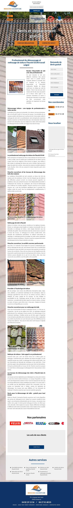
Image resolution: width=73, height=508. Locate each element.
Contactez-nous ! (49, 43)
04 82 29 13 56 (19, 16)
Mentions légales (42, 505)
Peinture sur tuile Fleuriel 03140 (44, 468)
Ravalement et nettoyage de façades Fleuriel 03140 (45, 473)
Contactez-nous (55, 505)
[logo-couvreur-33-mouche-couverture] (12, 5)
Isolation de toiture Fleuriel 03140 (59, 468)
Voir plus (36, 447)
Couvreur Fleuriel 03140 (30, 474)
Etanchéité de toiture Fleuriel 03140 (17, 468)
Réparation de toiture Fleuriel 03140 (17, 472)
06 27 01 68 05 (19, 19)
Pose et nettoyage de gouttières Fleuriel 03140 (31, 469)
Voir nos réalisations (25, 43)
